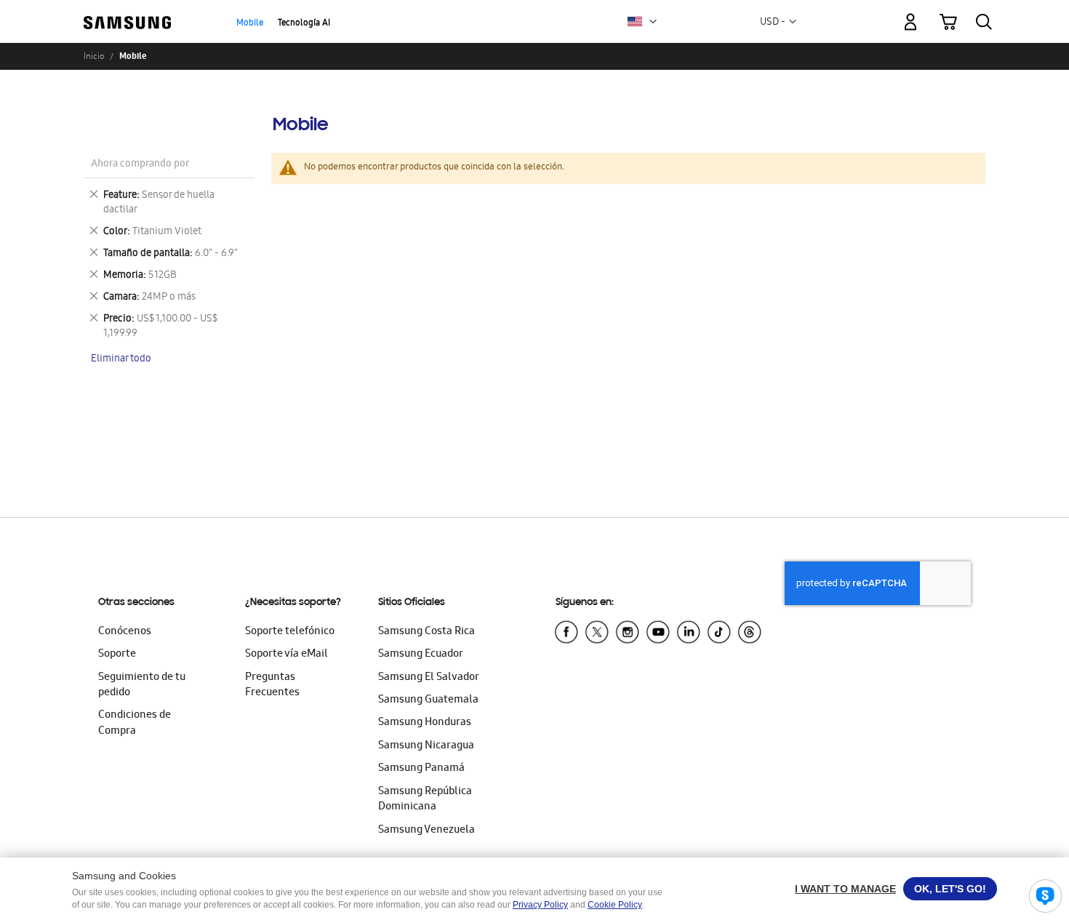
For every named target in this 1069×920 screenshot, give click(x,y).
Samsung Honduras (424, 723)
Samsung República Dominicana (425, 799)
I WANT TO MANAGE (845, 889)
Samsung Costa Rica (426, 632)
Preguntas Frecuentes (272, 685)
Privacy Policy (540, 905)
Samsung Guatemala (428, 700)
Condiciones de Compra (134, 723)
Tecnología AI (304, 24)
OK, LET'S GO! (950, 889)
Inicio (94, 56)
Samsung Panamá (421, 768)
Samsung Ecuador (420, 654)
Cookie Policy (615, 905)
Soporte (117, 654)
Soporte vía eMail (286, 654)
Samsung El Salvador (428, 678)
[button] (653, 22)
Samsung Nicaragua (426, 746)
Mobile (249, 24)
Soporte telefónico (290, 632)
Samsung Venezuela (426, 830)
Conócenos (124, 632)
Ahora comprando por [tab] (140, 164)
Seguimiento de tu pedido (141, 685)
